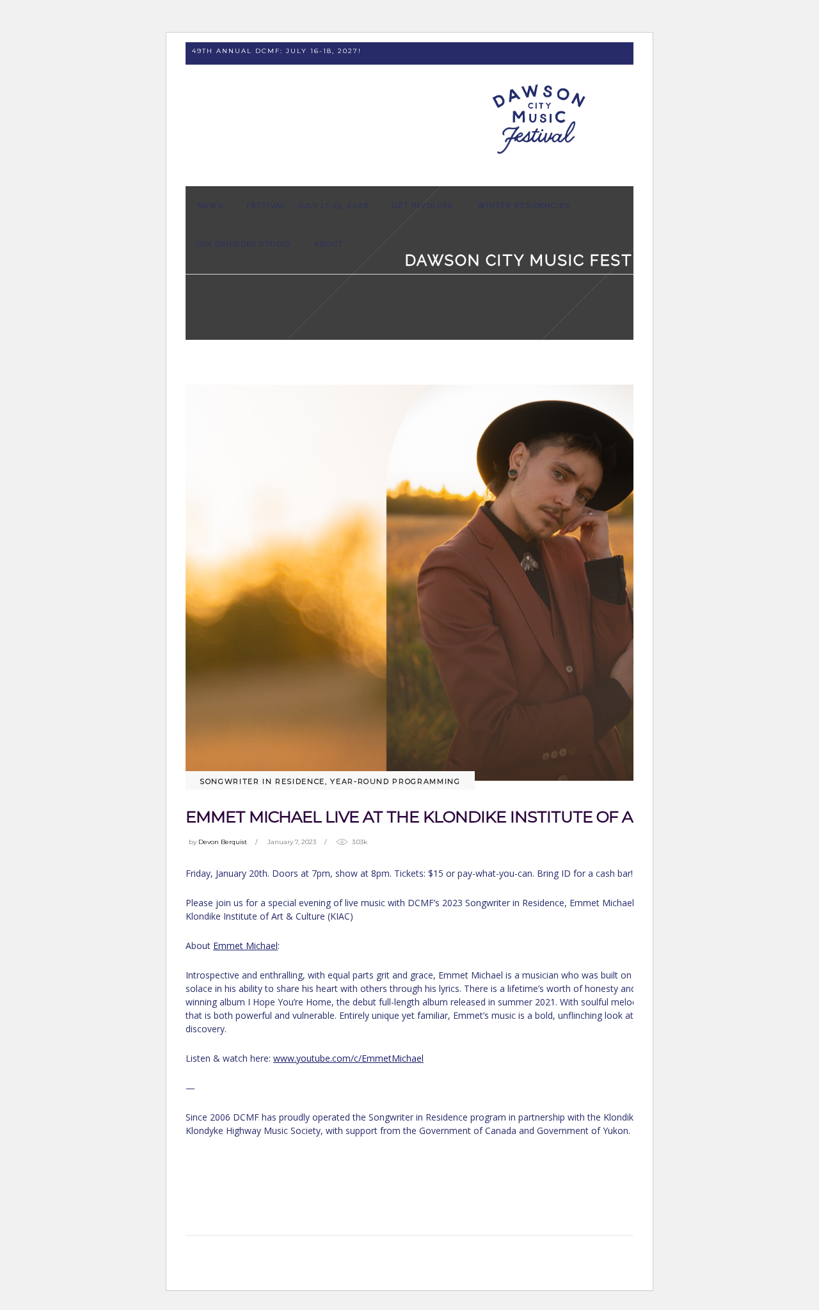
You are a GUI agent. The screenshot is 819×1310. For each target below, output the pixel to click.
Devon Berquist (222, 842)
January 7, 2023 (291, 842)
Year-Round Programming (395, 781)
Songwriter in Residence (262, 781)
